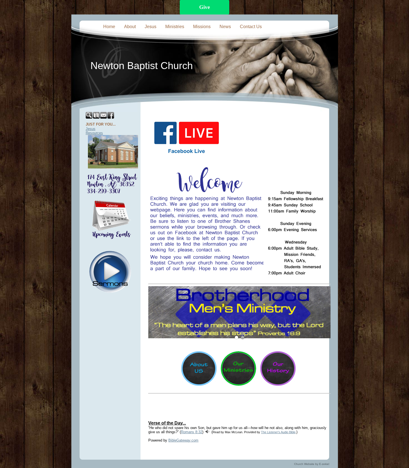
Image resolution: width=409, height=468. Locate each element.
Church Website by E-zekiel (311, 463)
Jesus (150, 26)
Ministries (174, 26)
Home (109, 26)
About (130, 26)
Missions (202, 26)
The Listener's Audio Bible (278, 432)
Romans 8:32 (191, 432)
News (225, 26)
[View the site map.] (96, 117)
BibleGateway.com (183, 440)
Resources (94, 133)
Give (204, 7)
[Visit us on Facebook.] (111, 117)
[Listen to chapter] (207, 432)
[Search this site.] (89, 117)
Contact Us (251, 26)
